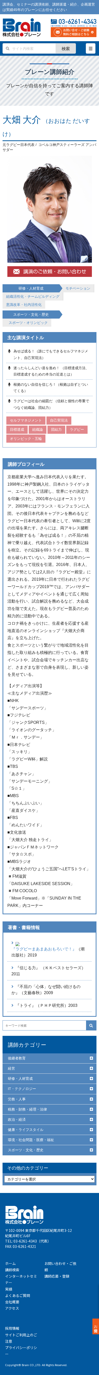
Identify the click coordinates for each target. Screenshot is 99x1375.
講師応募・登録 (56, 1276)
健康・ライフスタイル (25, 1130)
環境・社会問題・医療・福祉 (31, 1140)
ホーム (10, 1263)
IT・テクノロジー (22, 1089)
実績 (8, 1289)
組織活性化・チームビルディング (32, 296)
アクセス (12, 1308)
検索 (66, 48)
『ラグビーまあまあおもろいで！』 (43, 949)
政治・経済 (17, 1119)
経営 (11, 1068)
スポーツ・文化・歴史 (25, 1150)
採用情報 (12, 1328)
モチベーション (77, 288)
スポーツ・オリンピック (28, 323)
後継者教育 (17, 1058)
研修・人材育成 (20, 1079)
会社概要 (12, 1301)
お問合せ (96, 1326)
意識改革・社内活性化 (24, 305)
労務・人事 (17, 1099)
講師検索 (12, 1269)
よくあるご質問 (17, 1295)
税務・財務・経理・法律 (27, 1109)
